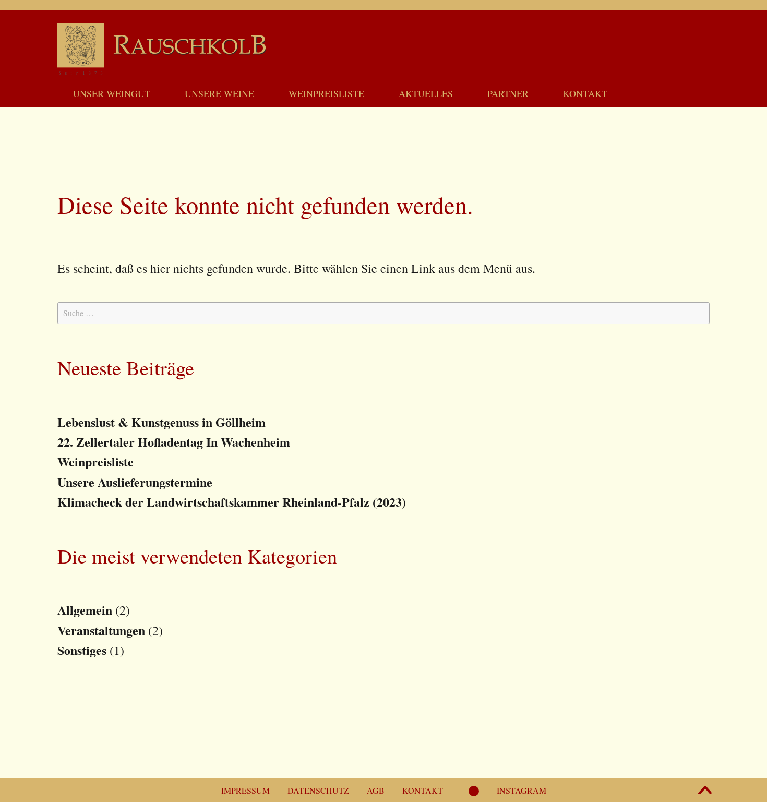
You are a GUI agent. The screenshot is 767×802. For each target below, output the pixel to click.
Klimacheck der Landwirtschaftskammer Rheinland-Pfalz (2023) (231, 502)
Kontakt (585, 93)
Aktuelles (426, 93)
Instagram (521, 790)
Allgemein (84, 610)
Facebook (474, 795)
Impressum (245, 790)
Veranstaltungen (101, 630)
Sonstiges (81, 650)
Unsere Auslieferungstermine (134, 482)
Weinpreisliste (326, 93)
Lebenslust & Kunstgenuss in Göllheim (161, 422)
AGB (376, 790)
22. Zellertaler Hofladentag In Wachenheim (173, 442)
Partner (508, 93)
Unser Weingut (111, 93)
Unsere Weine (219, 93)
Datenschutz (318, 790)
